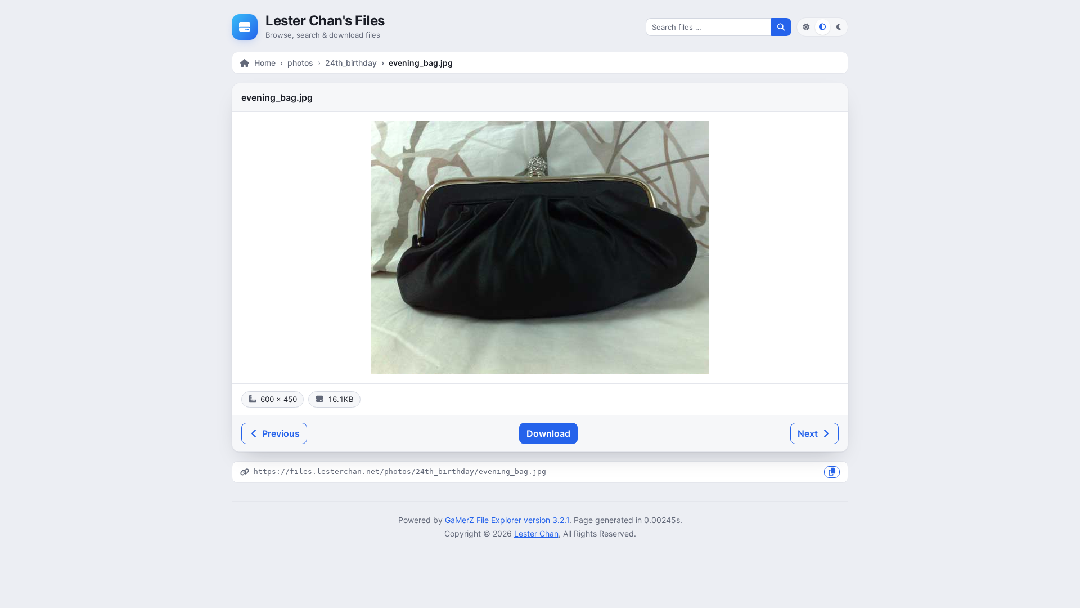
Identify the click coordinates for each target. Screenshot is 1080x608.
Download (548, 433)
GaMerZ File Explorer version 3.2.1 (507, 520)
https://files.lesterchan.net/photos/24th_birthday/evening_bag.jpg (400, 471)
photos (300, 63)
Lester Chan (536, 533)
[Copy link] (832, 472)
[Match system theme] (822, 26)
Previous (280, 433)
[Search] (781, 27)
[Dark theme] (839, 26)
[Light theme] (805, 26)
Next (809, 433)
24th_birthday (351, 63)
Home (265, 63)
